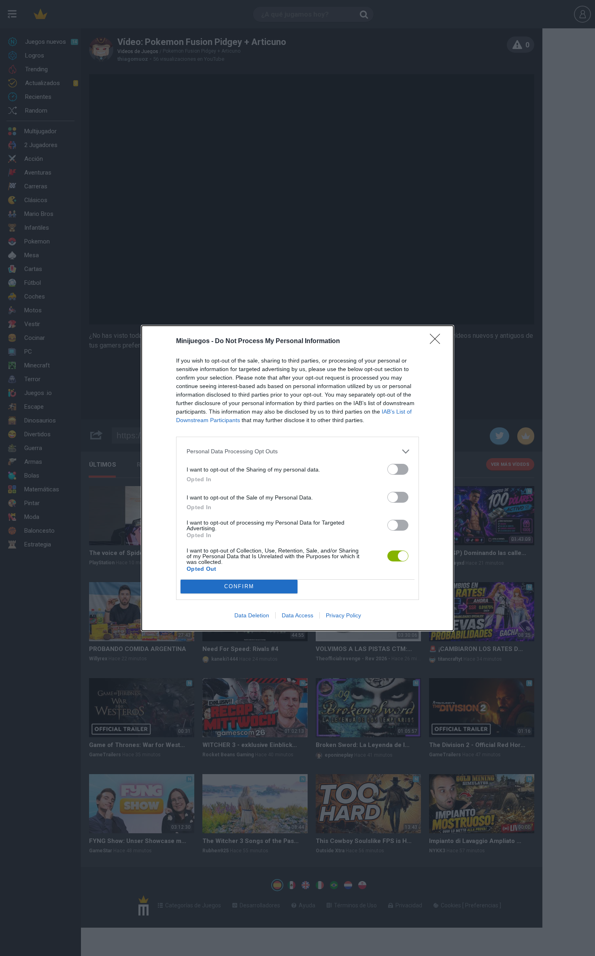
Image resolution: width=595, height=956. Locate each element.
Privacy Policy (343, 615)
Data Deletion (251, 615)
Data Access (297, 615)
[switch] (397, 469)
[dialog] (297, 478)
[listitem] (297, 451)
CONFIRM (239, 586)
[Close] (437, 341)
